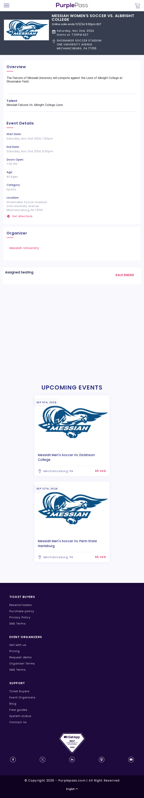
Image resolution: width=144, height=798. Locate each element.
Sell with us (17, 645)
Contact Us (18, 722)
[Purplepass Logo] (72, 5)
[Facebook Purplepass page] (13, 759)
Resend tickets (20, 605)
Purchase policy (21, 611)
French (14, 776)
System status (20, 716)
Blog (12, 704)
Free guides (18, 710)
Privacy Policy (20, 617)
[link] (72, 216)
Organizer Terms (22, 663)
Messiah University (24, 248)
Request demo (20, 657)
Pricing (14, 651)
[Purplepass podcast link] (101, 759)
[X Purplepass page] (42, 759)
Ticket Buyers (19, 691)
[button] (96, 44)
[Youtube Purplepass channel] (131, 759)
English (70, 789)
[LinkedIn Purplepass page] (72, 759)
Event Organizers (22, 697)
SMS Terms (17, 623)
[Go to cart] (137, 6)
